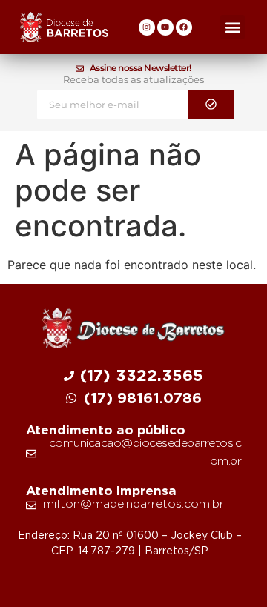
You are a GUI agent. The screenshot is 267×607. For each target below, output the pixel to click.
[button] (232, 27)
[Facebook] (184, 27)
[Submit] (211, 104)
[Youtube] (165, 27)
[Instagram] (147, 27)
